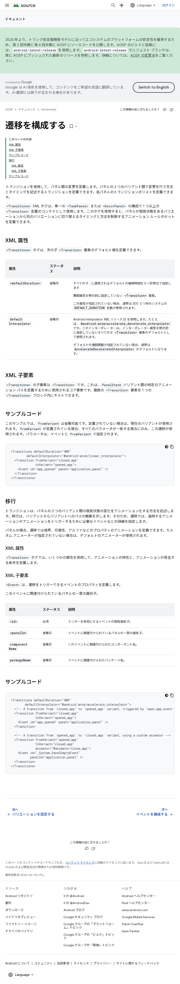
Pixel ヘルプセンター (136, 903)
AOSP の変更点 (142, 55)
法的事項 (63, 963)
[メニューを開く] (7, 5)
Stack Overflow (132, 924)
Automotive (48, 109)
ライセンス (81, 963)
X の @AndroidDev (76, 903)
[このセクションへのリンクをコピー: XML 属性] (32, 241)
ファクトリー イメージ (21, 924)
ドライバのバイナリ (19, 931)
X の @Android (73, 896)
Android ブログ (74, 910)
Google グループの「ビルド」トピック (88, 936)
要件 (8, 903)
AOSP (9, 109)
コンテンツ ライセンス (79, 863)
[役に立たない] (171, 109)
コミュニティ (43, 963)
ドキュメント (15, 19)
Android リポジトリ (19, 896)
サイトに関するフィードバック (137, 963)
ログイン (168, 5)
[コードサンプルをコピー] (172, 446)
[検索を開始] (113, 5)
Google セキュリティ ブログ (83, 917)
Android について (17, 963)
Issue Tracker (131, 931)
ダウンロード (14, 910)
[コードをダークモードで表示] (166, 446)
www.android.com (135, 910)
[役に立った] (165, 109)
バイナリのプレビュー (20, 917)
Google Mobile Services (138, 917)
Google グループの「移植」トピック (88, 945)
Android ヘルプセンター (138, 896)
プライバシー (102, 963)
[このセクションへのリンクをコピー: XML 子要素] (38, 375)
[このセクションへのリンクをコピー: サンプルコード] (46, 414)
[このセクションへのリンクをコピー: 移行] (20, 502)
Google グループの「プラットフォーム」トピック (88, 926)
